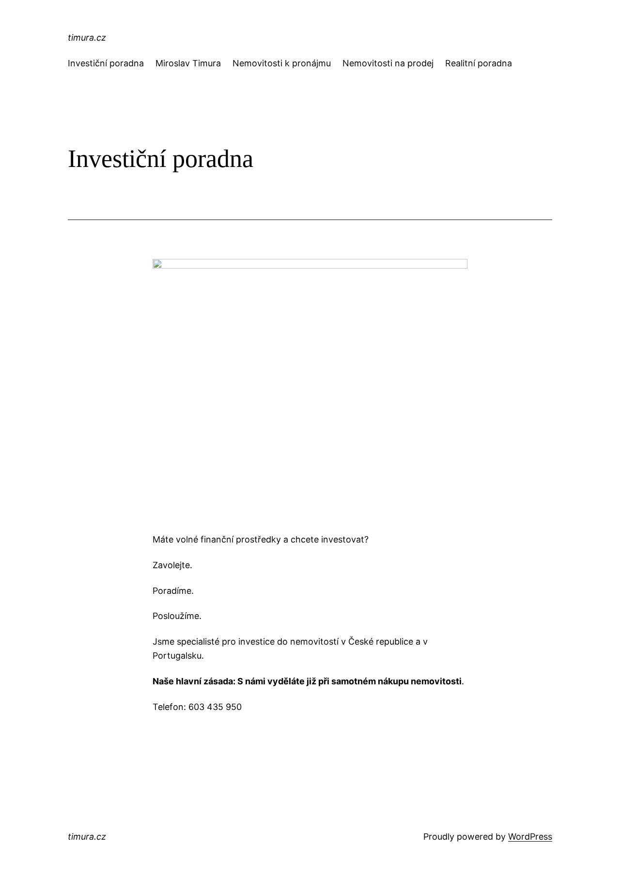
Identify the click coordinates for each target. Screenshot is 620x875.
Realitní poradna (478, 63)
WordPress (530, 836)
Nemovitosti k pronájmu (281, 63)
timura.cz (87, 37)
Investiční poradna (106, 63)
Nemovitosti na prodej (388, 63)
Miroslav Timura (188, 63)
